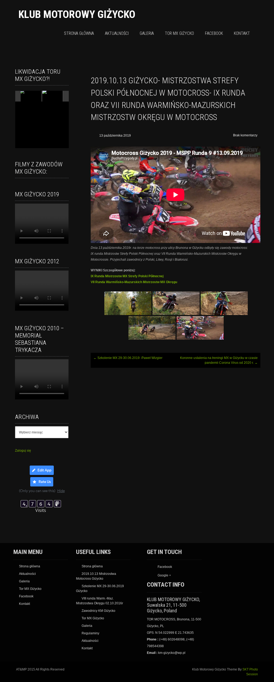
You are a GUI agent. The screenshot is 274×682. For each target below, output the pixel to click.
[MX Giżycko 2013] (30, 96)
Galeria (147, 33)
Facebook (214, 33)
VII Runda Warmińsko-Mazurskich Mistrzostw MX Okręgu (134, 282)
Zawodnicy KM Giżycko (98, 611)
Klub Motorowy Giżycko (76, 14)
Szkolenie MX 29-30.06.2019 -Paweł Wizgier (127, 358)
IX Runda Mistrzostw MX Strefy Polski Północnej (127, 276)
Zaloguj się (23, 450)
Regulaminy (90, 633)
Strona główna (79, 33)
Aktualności (117, 33)
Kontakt (242, 33)
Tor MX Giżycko (179, 33)
